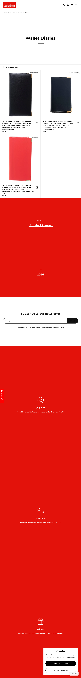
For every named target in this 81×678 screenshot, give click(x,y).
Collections (13, 13)
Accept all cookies (60, 663)
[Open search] (64, 5)
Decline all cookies (60, 670)
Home (5, 13)
